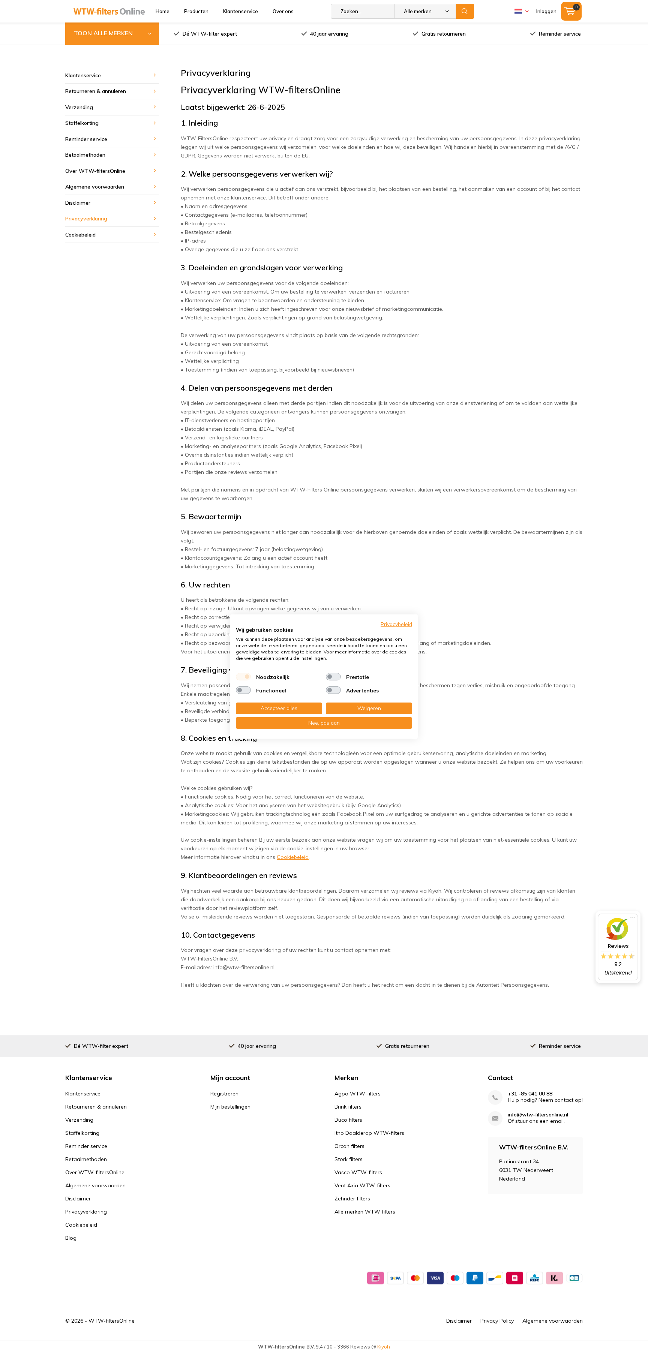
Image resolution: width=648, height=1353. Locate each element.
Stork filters (348, 1159)
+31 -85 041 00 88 (530, 1094)
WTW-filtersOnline (111, 1320)
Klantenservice (240, 11)
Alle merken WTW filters (364, 1211)
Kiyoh (383, 1347)
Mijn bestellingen (230, 1106)
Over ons (283, 11)
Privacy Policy (497, 1320)
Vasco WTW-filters (358, 1172)
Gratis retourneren (444, 33)
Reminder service (560, 33)
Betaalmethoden (85, 154)
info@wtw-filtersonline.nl (538, 1115)
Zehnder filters (352, 1198)
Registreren (224, 1093)
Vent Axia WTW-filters (362, 1185)
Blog (70, 1238)
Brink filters (348, 1106)
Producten (196, 11)
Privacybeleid (396, 623)
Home (163, 11)
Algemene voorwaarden (94, 186)
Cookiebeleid (293, 857)
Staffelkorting (82, 123)
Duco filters (348, 1119)
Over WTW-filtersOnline (95, 171)
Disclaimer (77, 202)
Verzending (79, 107)
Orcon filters (349, 1146)
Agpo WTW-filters (357, 1093)
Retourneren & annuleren (95, 91)
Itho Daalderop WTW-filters (369, 1133)
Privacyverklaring (86, 218)
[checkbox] (243, 676)
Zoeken (465, 11)
